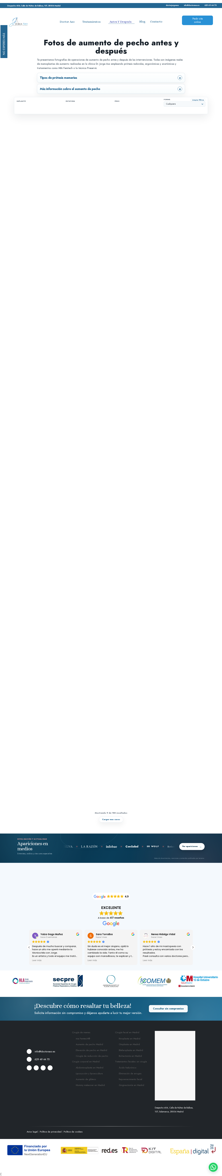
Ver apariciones (192, 846)
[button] (193, 947)
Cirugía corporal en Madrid (86, 1061)
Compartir (158, 128)
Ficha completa (194, 128)
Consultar (168, 1009)
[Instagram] (50, 1068)
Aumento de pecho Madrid (89, 1044)
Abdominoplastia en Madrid (89, 1067)
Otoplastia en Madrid (129, 1044)
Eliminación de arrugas (130, 1073)
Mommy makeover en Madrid (90, 1085)
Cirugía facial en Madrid (127, 1032)
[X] (36, 1068)
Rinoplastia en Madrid (129, 1038)
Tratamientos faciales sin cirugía (131, 1061)
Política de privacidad (50, 1132)
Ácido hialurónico (127, 1067)
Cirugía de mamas (81, 1032)
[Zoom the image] (46, 1033)
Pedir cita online (197, 20)
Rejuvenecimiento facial (130, 1079)
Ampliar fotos (174, 128)
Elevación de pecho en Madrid (91, 1050)
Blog (142, 21)
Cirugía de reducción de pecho (92, 1056)
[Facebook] (29, 1068)
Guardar (141, 128)
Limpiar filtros (198, 100)
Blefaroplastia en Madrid (131, 1050)
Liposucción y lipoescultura (89, 1073)
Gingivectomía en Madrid (131, 1085)
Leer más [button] (37, 960)
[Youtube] (43, 1068)
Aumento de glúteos (86, 1079)
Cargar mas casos (111, 819)
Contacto (156, 21)
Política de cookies (73, 1132)
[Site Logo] (18, 22)
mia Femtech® (83, 1038)
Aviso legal (32, 1132)
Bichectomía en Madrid (130, 1056)
